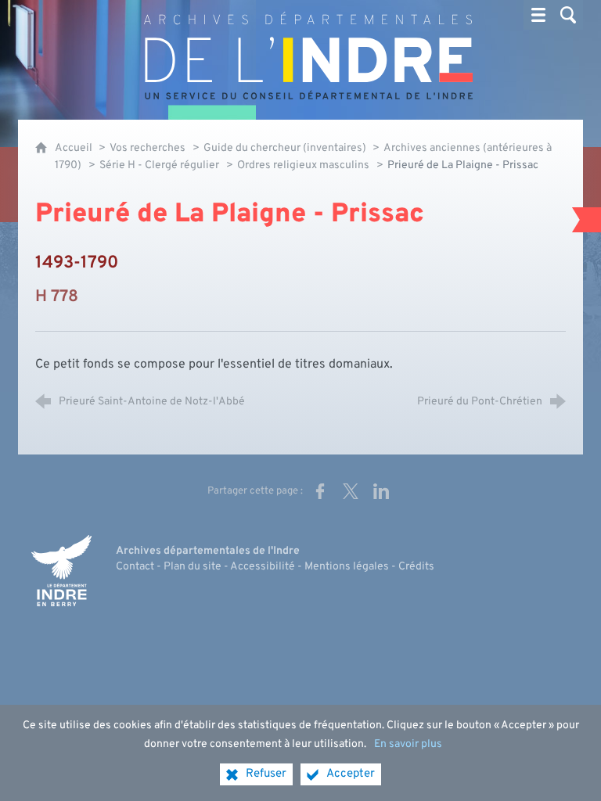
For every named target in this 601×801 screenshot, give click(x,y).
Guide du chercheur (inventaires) (286, 148)
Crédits (416, 567)
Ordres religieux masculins (303, 165)
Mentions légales (346, 567)
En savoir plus (408, 744)
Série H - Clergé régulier (159, 165)
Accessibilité (262, 567)
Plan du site (192, 567)
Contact (135, 567)
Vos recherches (147, 148)
